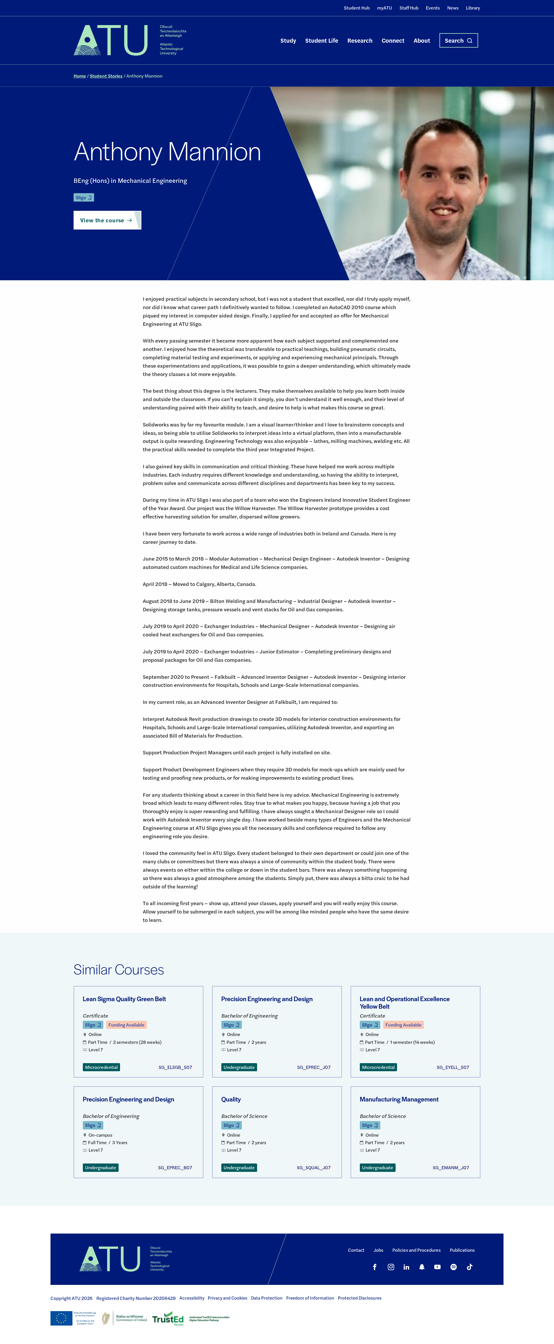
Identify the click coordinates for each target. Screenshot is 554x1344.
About (422, 40)
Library (473, 7)
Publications (462, 1250)
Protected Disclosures (359, 1298)
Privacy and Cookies (227, 1298)
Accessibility (191, 1298)
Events (433, 7)
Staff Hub (409, 7)
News (452, 7)
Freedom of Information (310, 1298)
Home (80, 75)
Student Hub (357, 7)
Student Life (321, 40)
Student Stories (106, 75)
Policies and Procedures (416, 1250)
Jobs (378, 1250)
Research (360, 40)
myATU (384, 7)
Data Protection (266, 1298)
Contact (356, 1250)
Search (454, 40)
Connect (393, 40)
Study (288, 40)
